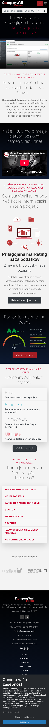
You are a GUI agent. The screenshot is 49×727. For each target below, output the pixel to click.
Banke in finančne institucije (22, 503)
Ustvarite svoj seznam (24, 300)
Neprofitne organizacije (19, 539)
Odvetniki (10, 523)
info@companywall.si (27, 631)
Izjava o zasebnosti (11, 712)
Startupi (10, 509)
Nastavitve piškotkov (24, 717)
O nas (24, 654)
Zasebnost (24, 662)
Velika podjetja (14, 496)
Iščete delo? (24, 658)
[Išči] (44, 10)
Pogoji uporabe (25, 666)
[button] (40, 3)
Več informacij (24, 355)
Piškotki (24, 670)
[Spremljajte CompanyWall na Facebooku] (22, 617)
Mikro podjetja (14, 516)
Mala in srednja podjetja (20, 489)
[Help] (45, 3)
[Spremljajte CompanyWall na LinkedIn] (27, 617)
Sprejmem (24, 722)
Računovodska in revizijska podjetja (21, 531)
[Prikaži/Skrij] (38, 10)
